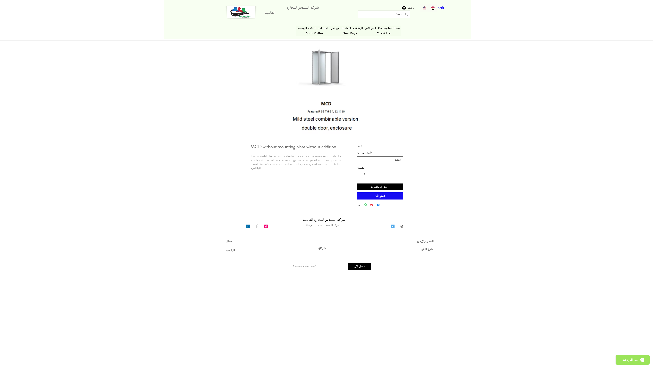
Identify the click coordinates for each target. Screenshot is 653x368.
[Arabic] (433, 8)
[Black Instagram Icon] (402, 226)
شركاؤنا (321, 248)
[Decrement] (369, 174)
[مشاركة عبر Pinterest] (372, 205)
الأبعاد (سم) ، (364, 153)
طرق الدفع (426, 249)
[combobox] (380, 159)
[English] (424, 8)
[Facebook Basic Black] (257, 226)
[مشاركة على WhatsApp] (365, 205)
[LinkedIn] (248, 226)
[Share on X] (359, 205)
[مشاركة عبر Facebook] (378, 205)
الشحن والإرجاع (425, 241)
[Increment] (359, 174)
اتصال (229, 241)
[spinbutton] (364, 174)
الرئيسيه (230, 250)
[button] (441, 7)
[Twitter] (393, 226)
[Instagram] (266, 226)
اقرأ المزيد (256, 168)
